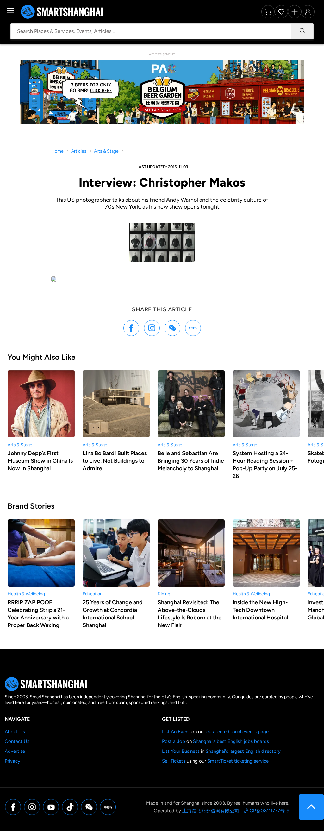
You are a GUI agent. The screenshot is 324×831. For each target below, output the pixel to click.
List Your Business (181, 751)
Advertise (15, 751)
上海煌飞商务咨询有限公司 (210, 811)
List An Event (176, 731)
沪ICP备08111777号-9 (266, 811)
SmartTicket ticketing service (238, 761)
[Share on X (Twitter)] (152, 328)
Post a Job (173, 741)
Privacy (12, 761)
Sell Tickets (173, 761)
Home (57, 151)
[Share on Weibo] (172, 328)
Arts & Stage (106, 151)
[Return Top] (311, 807)
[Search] (302, 31)
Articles (78, 151)
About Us (15, 731)
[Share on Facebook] (131, 328)
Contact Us (17, 741)
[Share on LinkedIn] (193, 328)
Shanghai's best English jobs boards (231, 741)
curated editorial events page (237, 731)
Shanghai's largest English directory (243, 751)
